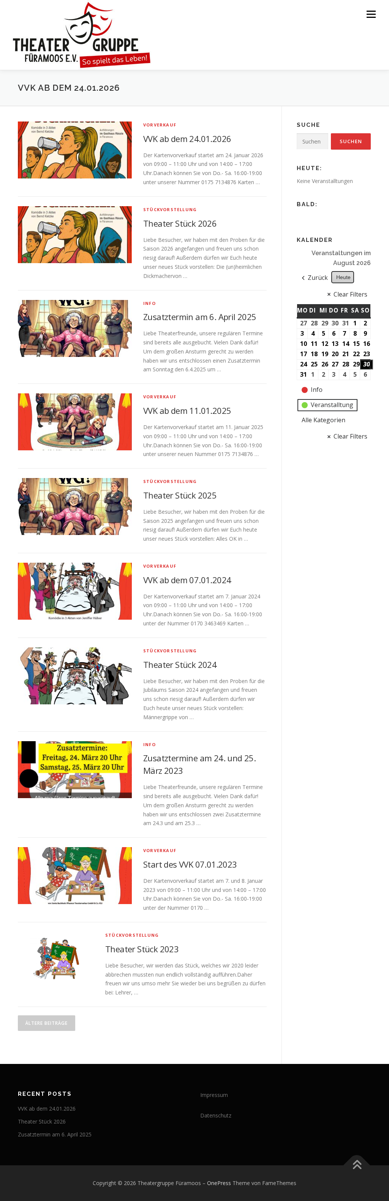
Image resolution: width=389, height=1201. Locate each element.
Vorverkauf (159, 125)
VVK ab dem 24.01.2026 (187, 138)
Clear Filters (350, 294)
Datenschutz (215, 1115)
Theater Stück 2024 (180, 664)
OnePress (219, 1183)
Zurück (318, 277)
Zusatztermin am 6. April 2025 (199, 316)
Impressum (214, 1094)
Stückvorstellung (170, 209)
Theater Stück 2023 (142, 949)
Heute (343, 277)
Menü (371, 14)
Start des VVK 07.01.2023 (190, 864)
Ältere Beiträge (46, 1023)
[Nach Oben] (356, 1165)
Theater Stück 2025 (180, 495)
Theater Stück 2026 (180, 223)
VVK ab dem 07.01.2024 (187, 580)
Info (149, 303)
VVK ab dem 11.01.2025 (187, 410)
